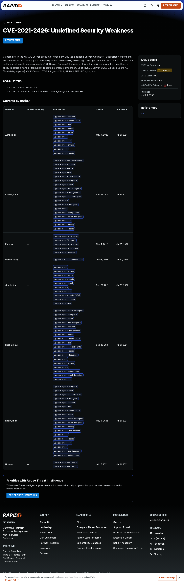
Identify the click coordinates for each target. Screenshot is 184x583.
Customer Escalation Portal (128, 548)
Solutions (8, 538)
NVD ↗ (144, 113)
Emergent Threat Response (91, 527)
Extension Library (122, 537)
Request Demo (170, 5)
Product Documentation (126, 532)
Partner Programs (50, 542)
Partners (95, 5)
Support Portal (121, 527)
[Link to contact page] (151, 5)
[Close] (179, 578)
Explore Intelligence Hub (23, 495)
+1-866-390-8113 (159, 520)
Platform (57, 5)
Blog (78, 522)
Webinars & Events (86, 532)
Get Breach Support (14, 558)
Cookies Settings (167, 578)
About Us (45, 522)
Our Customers (48, 537)
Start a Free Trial (12, 551)
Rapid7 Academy (122, 542)
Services (69, 5)
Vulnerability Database (88, 542)
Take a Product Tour (14, 554)
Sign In (117, 522)
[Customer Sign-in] (157, 5)
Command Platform (13, 527)
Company (107, 5)
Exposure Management (15, 531)
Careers (44, 553)
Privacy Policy (12, 580)
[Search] (145, 5)
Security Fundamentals (88, 548)
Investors (45, 548)
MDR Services (10, 534)
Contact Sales (10, 561)
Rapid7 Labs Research (88, 537)
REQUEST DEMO (13, 40)
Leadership (46, 527)
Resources (82, 5)
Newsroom (46, 532)
